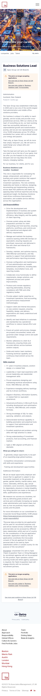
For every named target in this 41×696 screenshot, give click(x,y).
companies (5, 53)
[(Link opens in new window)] (31, 690)
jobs (12, 53)
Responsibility (7, 635)
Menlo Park (7, 654)
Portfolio (24, 632)
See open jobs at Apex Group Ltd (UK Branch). (20, 82)
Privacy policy (16, 619)
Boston (5, 651)
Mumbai (5, 663)
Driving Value (26, 635)
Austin (5, 657)
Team (23, 630)
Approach (6, 632)
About (4, 630)
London (5, 660)
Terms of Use (14, 690)
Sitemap (25, 690)
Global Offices (7, 638)
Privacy (5, 690)
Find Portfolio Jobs (9, 643)
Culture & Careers (9, 641)
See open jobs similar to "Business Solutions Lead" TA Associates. (19, 86)
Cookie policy (25, 619)
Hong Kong (7, 666)
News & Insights (27, 638)
